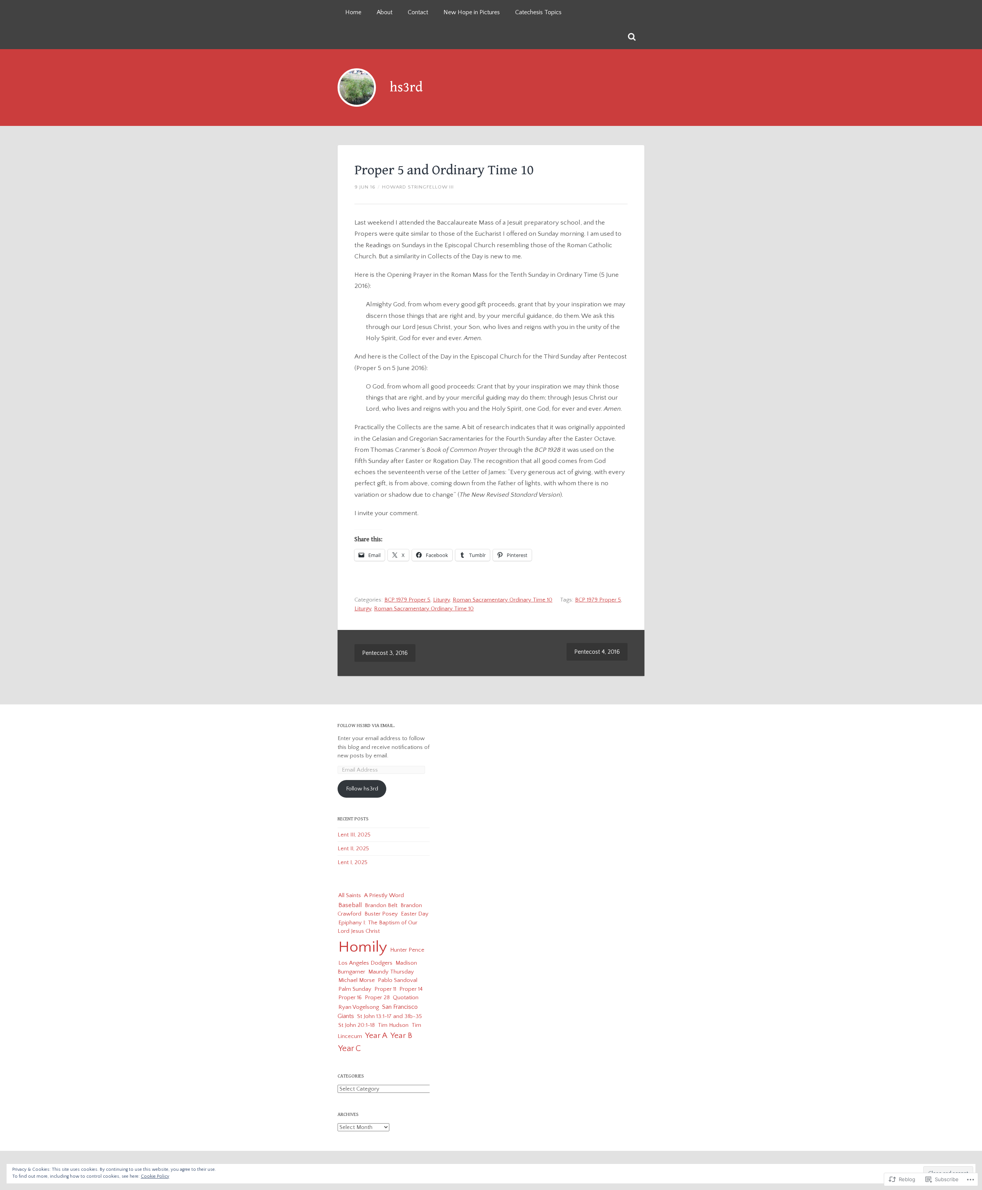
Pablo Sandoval (397, 980)
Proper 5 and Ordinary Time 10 (444, 170)
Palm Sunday (354, 989)
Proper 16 (350, 997)
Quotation (406, 997)
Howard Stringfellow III (418, 187)
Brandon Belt (381, 905)
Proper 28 (377, 997)
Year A (376, 1035)
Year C (349, 1048)
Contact (418, 12)
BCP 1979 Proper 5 (407, 600)
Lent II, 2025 (353, 848)
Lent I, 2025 (352, 862)
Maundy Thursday (391, 972)
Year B (401, 1035)
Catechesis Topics (538, 12)
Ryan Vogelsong (358, 1007)
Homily (362, 947)
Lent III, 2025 (354, 834)
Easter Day (414, 914)
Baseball (350, 905)
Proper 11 (385, 989)
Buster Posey (381, 914)
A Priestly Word (384, 895)
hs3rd (406, 87)
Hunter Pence (407, 950)
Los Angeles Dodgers (365, 963)
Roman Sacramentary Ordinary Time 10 (502, 600)
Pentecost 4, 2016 (597, 651)
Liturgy (441, 600)
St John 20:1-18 (356, 1025)
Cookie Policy (155, 1176)
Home (353, 12)
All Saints (349, 895)
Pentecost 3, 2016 (385, 653)
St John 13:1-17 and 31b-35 (389, 1016)
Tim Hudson (393, 1025)
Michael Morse (356, 980)
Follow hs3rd (362, 788)
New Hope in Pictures (471, 12)
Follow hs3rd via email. (366, 726)
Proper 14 (411, 989)
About (384, 12)
